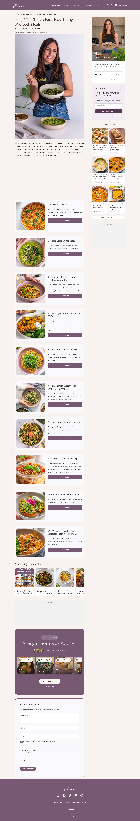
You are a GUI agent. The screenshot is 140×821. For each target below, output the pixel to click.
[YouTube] (119, 74)
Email (23, 736)
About (99, 5)
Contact (67, 802)
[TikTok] (113, 74)
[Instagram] (111, 74)
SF (116, 153)
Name (23, 728)
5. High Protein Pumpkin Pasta (63, 349)
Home (56, 802)
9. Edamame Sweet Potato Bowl (63, 494)
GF (94, 153)
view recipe (65, 220)
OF (102, 182)
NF (113, 153)
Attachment (25, 758)
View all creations (51, 681)
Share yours (50, 686)
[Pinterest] (122, 74)
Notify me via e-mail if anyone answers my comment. (39, 741)
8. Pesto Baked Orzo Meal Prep (63, 458)
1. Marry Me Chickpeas (59, 204)
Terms (84, 802)
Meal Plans (77, 5)
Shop (66, 5)
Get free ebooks (107, 111)
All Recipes (55, 5)
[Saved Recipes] (108, 5)
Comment (25, 715)
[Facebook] (116, 74)
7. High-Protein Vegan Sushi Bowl (64, 422)
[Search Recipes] (111, 5)
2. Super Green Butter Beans (61, 240)
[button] (26, 665)
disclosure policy (43, 32)
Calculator (90, 5)
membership (115, 69)
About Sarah (98, 74)
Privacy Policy (76, 802)
